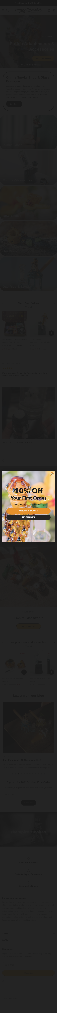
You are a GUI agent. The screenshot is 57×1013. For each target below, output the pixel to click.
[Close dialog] (52, 474)
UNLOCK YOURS (28, 511)
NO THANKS (28, 517)
